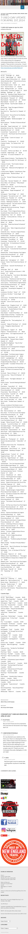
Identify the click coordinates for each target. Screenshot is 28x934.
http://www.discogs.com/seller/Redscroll (11, 68)
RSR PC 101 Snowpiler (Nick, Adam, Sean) (11, 910)
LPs (8, 13)
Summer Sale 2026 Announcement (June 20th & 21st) (13, 913)
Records (15, 13)
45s (4, 13)
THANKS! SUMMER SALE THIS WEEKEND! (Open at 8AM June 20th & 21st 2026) (13, 907)
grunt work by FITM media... (5, 932)
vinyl (7, 14)
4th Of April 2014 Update (7, 706)
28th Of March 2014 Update (7, 700)
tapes (18, 13)
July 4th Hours (4, 903)
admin (8, 23)
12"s (2, 13)
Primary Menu (26, 7)
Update (22, 13)
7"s (6, 13)
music (10, 13)
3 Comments (14, 23)
